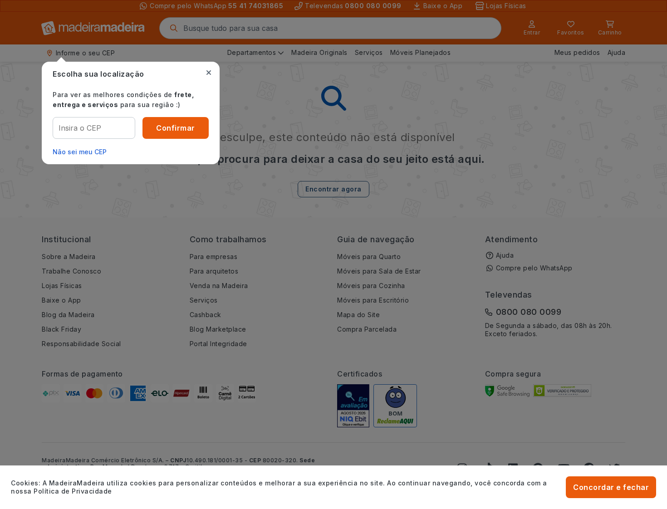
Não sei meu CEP (80, 152)
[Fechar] (208, 72)
